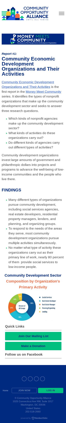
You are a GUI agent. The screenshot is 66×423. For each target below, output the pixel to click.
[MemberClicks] (25, 13)
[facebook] (30, 378)
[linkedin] (24, 378)
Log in (51, 390)
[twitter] (42, 378)
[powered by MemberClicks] (33, 418)
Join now (24, 390)
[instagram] (36, 378)
